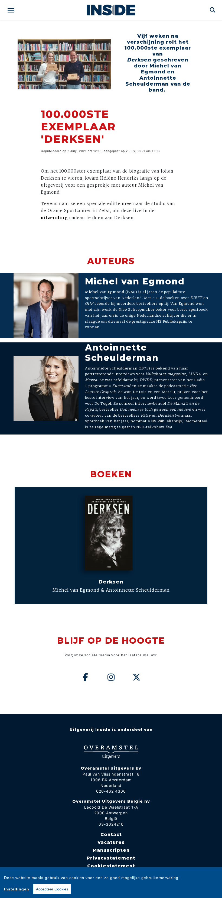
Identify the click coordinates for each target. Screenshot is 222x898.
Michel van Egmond (135, 281)
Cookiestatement (111, 865)
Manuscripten (111, 850)
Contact (111, 834)
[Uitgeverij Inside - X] (136, 677)
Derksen (111, 582)
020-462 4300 (111, 791)
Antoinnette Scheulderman (122, 352)
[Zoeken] (213, 10)
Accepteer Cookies (52, 889)
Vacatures (111, 842)
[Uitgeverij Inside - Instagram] (111, 677)
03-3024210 (111, 824)
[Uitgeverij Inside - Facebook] (85, 677)
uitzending (54, 217)
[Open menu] (11, 10)
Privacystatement (111, 858)
